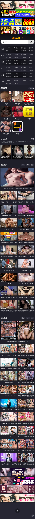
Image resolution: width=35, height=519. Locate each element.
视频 (2, 55)
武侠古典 (31, 74)
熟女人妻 (8, 57)
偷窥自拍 (8, 67)
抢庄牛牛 (31, 50)
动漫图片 (31, 67)
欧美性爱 (31, 61)
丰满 (23, 318)
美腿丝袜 (8, 70)
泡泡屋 (16, 83)
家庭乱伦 (16, 74)
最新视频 (3, 165)
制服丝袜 (8, 63)
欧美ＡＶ (23, 54)
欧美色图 (23, 67)
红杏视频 (8, 83)
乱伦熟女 (23, 63)
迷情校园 (8, 76)
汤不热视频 (31, 80)
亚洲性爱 (8, 61)
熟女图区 (23, 70)
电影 (2, 62)
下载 (32, 139)
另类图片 (31, 70)
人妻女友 (23, 74)
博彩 (2, 49)
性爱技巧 (31, 76)
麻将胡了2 (8, 50)
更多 (32, 165)
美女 (23, 165)
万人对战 (23, 48)
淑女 (28, 318)
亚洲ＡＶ (8, 54)
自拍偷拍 (16, 54)
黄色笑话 (23, 76)
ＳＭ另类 (31, 57)
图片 (2, 68)
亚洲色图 (16, 67)
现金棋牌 (23, 50)
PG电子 (8, 48)
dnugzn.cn (17, 37)
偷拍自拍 (16, 61)
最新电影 (3, 318)
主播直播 (23, 57)
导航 (2, 81)
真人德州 (16, 48)
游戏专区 (31, 48)
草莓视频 (23, 80)
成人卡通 (23, 61)
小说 (2, 75)
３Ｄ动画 (31, 54)
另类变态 (31, 63)
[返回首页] (33, 515)
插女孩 (8, 80)
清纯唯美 (16, 70)
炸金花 (16, 50)
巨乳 (28, 165)
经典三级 (16, 63)
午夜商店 (16, 80)
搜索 (31, 42)
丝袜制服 (16, 57)
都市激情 (8, 74)
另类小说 (16, 76)
